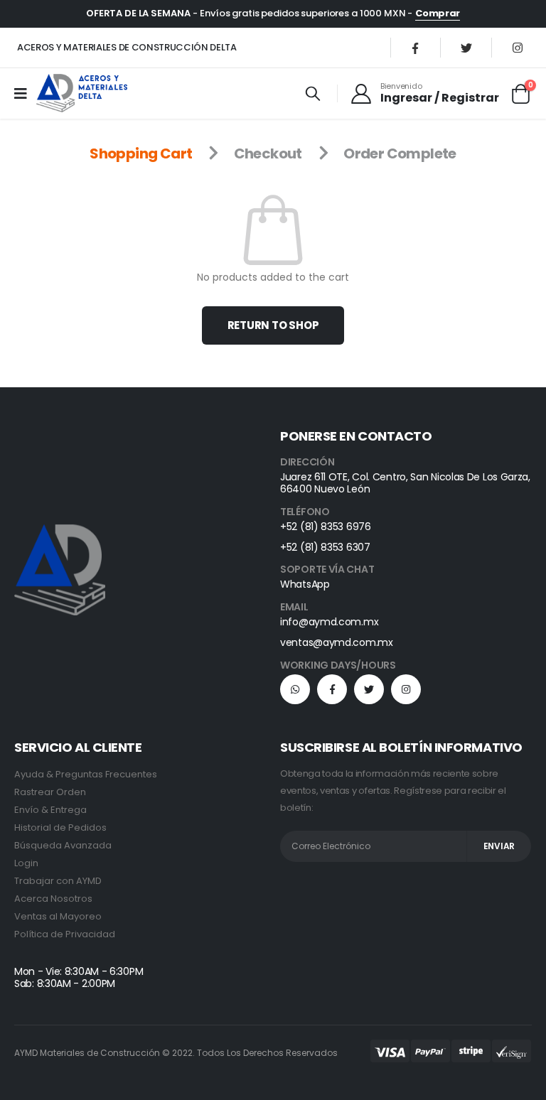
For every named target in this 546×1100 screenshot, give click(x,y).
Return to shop (273, 325)
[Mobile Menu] (25, 93)
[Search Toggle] (313, 93)
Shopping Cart (141, 153)
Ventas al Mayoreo (58, 916)
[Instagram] (517, 47)
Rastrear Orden (50, 792)
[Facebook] (415, 47)
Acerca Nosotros (53, 898)
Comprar (437, 13)
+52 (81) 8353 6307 (325, 547)
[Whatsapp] (295, 689)
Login (26, 863)
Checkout (268, 153)
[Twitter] (466, 47)
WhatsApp (305, 584)
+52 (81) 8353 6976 (325, 526)
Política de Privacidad (64, 934)
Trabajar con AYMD (58, 881)
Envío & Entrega (50, 809)
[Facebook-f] (332, 689)
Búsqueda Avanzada (63, 845)
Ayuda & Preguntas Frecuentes (85, 774)
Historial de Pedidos (60, 827)
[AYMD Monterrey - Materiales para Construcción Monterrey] (81, 93)
